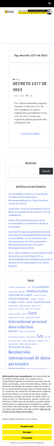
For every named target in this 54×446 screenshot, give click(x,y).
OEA (46, 341)
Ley (40, 336)
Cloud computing (18, 298)
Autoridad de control (20, 295)
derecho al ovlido (14, 314)
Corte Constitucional (38, 302)
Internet (13, 331)
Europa (24, 314)
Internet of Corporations (27, 331)
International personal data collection (27, 324)
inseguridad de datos (32, 317)
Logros (24, 341)
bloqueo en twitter (40, 295)
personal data (13, 344)
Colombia (33, 299)
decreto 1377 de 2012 (16, 309)
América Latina (37, 291)
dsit (31, 95)
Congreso (41, 299)
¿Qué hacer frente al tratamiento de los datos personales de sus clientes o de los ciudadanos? (29, 212)
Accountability (40, 286)
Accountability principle (16, 292)
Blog (18, 79)
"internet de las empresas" (17, 287)
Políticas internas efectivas (28, 344)
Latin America (31, 337)
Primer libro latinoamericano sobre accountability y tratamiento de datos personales (28, 223)
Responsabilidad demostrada (37, 369)
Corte (21, 302)
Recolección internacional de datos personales (29, 357)
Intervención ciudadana (16, 337)
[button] (50, 3)
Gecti (32, 313)
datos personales (25, 306)
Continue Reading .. (31, 133)
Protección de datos (19, 347)
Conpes (12, 302)
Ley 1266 (48, 337)
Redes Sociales (16, 368)
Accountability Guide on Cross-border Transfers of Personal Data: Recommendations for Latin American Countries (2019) (28, 198)
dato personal (13, 306)
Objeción (40, 341)
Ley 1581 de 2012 (14, 341)
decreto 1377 (36, 306)
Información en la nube (16, 317)
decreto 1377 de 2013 (32, 309)
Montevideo (32, 341)
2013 (29, 287)
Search (46, 171)
